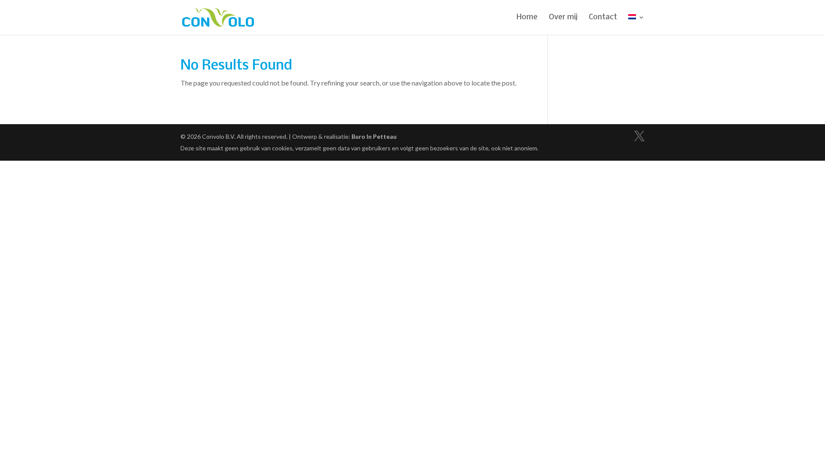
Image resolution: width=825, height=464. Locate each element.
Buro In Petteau (374, 136)
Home (527, 18)
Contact (603, 18)
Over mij (563, 18)
